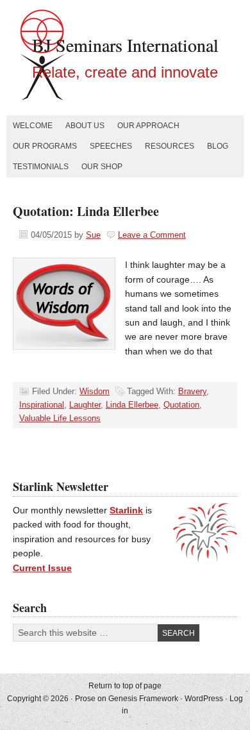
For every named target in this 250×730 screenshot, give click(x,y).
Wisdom (94, 391)
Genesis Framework (143, 698)
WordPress (204, 698)
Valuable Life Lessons (60, 418)
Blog (217, 146)
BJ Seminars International (125, 45)
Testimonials (41, 166)
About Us (84, 125)
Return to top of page (125, 685)
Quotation (181, 405)
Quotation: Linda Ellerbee (86, 211)
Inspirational (41, 405)
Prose (85, 698)
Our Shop (101, 166)
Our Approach (148, 125)
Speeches (111, 146)
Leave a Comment (152, 235)
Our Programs (45, 146)
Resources (169, 146)
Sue (93, 235)
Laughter (85, 405)
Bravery (192, 391)
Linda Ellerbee (132, 405)
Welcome (33, 125)
